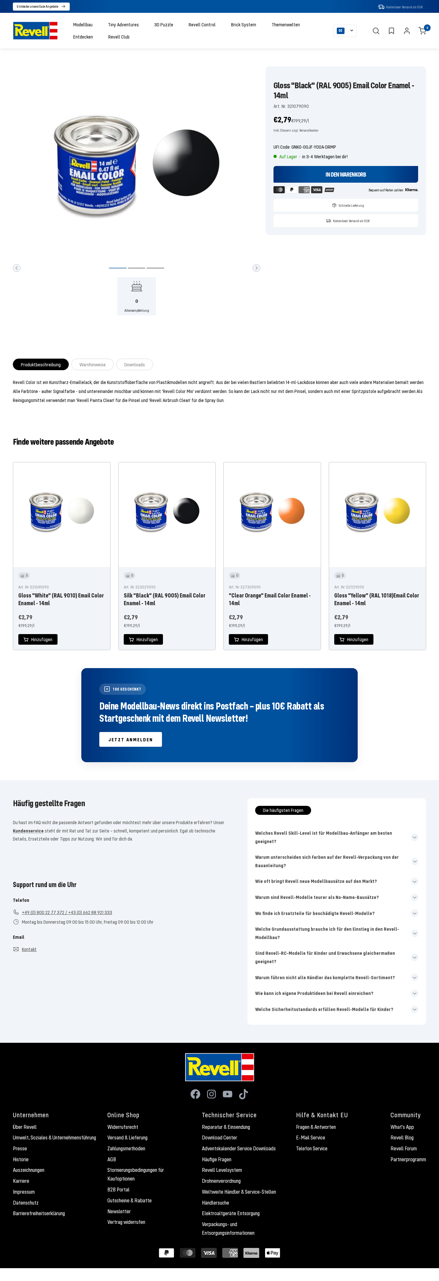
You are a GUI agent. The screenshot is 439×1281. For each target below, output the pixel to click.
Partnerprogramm (408, 1159)
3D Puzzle (163, 24)
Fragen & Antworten (316, 1126)
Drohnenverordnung (221, 1180)
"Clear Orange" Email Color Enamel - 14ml (270, 599)
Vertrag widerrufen (126, 1221)
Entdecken (83, 36)
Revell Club (119, 36)
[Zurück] (17, 268)
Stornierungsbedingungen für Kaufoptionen (135, 1174)
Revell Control (202, 24)
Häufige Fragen (216, 1159)
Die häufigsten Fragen (283, 810)
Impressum (24, 1191)
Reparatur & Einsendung (226, 1126)
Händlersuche (215, 1202)
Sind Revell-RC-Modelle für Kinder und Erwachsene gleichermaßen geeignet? (325, 957)
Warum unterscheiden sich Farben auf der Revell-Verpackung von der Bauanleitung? (327, 861)
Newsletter (119, 1211)
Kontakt (29, 949)
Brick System (243, 24)
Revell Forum (403, 1148)
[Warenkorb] (422, 31)
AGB (111, 1159)
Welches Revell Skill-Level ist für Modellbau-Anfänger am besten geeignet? (323, 837)
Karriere (21, 1180)
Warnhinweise (92, 364)
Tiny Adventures (123, 24)
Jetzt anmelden (130, 739)
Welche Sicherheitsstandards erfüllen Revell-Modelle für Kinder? (324, 1009)
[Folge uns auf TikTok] (243, 1094)
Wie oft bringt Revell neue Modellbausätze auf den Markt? (316, 881)
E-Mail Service (310, 1137)
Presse (20, 1148)
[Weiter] (256, 268)
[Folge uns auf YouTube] (227, 1094)
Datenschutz (26, 1202)
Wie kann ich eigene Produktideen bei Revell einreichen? (314, 993)
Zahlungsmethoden (126, 1148)
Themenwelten (286, 24)
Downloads (134, 364)
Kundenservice (28, 830)
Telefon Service (311, 1148)
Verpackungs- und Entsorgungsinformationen (228, 1228)
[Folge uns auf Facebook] (195, 1094)
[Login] (407, 31)
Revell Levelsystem (222, 1169)
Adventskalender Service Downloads (239, 1148)
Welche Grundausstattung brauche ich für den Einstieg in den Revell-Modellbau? (327, 933)
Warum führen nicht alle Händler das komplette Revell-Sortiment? (325, 977)
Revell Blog (402, 1137)
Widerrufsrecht (122, 1126)
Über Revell (25, 1126)
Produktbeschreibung (41, 364)
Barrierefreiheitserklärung (39, 1213)
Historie (21, 1159)
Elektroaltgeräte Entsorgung (231, 1213)
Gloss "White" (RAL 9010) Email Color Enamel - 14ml (61, 599)
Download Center (219, 1137)
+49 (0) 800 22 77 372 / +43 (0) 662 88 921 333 (67, 912)
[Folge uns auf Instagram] (211, 1094)
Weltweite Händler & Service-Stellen (239, 1191)
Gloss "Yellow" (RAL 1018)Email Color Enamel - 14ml (376, 599)
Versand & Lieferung (127, 1137)
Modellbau (83, 24)
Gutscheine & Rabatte (129, 1200)
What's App (402, 1126)
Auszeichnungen (28, 1169)
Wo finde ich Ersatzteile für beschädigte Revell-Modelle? (315, 913)
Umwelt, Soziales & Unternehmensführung (54, 1137)
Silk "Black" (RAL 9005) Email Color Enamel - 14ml (164, 599)
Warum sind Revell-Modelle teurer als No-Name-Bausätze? (317, 897)
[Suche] (376, 31)
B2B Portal (118, 1189)
